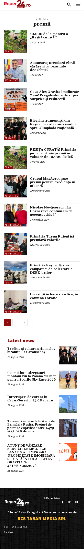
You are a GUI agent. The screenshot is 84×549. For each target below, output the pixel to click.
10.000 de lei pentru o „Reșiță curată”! (49, 36)
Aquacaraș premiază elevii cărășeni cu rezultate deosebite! (52, 66)
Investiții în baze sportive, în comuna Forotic (54, 296)
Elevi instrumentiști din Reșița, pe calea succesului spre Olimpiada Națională (53, 124)
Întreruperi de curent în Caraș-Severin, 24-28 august (30, 398)
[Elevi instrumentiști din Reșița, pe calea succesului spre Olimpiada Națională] (15, 128)
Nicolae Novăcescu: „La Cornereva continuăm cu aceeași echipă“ (51, 211)
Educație (10, 138)
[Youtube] (76, 502)
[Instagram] (69, 502)
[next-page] (32, 322)
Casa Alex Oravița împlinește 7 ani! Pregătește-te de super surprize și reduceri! (54, 95)
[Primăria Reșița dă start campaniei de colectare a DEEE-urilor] (15, 272)
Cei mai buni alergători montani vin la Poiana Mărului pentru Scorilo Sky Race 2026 (31, 376)
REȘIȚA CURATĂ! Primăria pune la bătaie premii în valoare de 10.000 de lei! (53, 153)
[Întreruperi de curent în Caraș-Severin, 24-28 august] (68, 404)
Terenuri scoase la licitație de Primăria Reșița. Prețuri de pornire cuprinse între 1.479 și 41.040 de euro (31, 426)
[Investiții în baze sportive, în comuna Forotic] (15, 301)
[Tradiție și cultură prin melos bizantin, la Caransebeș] (68, 355)
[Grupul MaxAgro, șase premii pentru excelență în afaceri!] (15, 186)
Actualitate (11, 80)
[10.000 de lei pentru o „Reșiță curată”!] (15, 41)
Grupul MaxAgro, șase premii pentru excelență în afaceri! (52, 182)
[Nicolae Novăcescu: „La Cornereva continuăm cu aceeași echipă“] (15, 215)
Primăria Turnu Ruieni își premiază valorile (52, 238)
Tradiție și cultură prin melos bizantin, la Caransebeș (31, 350)
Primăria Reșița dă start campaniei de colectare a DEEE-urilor (51, 268)
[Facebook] (62, 502)
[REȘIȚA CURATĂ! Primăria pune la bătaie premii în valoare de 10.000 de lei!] (15, 157)
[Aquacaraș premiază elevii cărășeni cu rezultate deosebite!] (15, 70)
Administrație (13, 225)
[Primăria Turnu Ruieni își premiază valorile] (15, 244)
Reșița (8, 51)
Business (10, 109)
